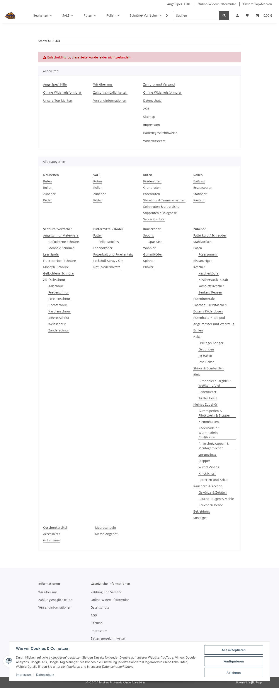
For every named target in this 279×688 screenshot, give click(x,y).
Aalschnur (55, 286)
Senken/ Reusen (210, 292)
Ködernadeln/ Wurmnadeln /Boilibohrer (209, 432)
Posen (197, 248)
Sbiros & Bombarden (208, 368)
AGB (146, 108)
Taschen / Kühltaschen (210, 305)
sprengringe (207, 454)
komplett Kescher (211, 286)
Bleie (197, 374)
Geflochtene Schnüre (63, 242)
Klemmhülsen (209, 422)
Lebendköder (102, 248)
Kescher (199, 267)
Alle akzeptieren (234, 650)
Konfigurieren (233, 661)
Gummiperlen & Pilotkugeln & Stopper (214, 413)
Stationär (200, 194)
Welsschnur (57, 324)
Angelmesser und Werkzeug (213, 324)
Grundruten (152, 187)
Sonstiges (200, 518)
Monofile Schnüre (61, 248)
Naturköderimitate (106, 267)
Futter (97, 235)
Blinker (148, 267)
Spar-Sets (155, 242)
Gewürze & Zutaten (213, 492)
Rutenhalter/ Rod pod (209, 318)
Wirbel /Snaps (209, 467)
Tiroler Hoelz (208, 398)
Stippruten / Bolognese (160, 213)
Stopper (204, 461)
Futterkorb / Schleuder (209, 235)
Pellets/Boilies (109, 242)
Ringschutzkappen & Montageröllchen (214, 445)
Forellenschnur (59, 299)
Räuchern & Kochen (207, 486)
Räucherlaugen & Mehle (216, 499)
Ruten (47, 181)
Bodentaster (207, 392)
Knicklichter (207, 473)
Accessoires (51, 534)
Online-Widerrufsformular (217, 4)
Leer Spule (51, 254)
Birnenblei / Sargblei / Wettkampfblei (215, 383)
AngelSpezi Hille (179, 4)
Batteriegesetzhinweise (160, 133)
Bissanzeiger (202, 261)
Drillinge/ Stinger (211, 343)
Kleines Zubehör (205, 404)
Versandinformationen (109, 100)
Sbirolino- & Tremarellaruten (164, 200)
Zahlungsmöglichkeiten (110, 92)
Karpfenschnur (59, 311)
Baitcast (199, 181)
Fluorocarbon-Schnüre (59, 261)
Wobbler (149, 248)
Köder (47, 200)
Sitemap (149, 117)
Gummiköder (152, 254)
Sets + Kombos (154, 219)
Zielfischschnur (54, 280)
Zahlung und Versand (159, 84)
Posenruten (151, 194)
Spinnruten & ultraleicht (161, 206)
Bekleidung (201, 511)
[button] (237, 15)
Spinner (149, 261)
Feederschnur (58, 292)
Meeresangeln (105, 527)
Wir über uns (102, 84)
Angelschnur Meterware (60, 235)
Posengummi (208, 254)
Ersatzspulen (202, 187)
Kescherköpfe (208, 273)
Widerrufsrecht (154, 141)
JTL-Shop (256, 682)
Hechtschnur (57, 305)
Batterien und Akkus (213, 480)
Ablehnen (233, 672)
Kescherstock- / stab (213, 280)
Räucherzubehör (211, 505)
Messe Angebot (106, 534)
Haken (197, 337)
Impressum (24, 674)
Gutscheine (51, 540)
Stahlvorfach (202, 242)
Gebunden (206, 349)
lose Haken (206, 362)
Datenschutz (45, 674)
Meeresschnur (59, 318)
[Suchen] (224, 15)
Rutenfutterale (204, 299)
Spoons (148, 235)
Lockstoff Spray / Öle (108, 261)
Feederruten (152, 181)
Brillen (198, 330)
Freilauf (198, 200)
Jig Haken (205, 355)
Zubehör (49, 194)
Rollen (47, 187)
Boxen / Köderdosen (208, 311)
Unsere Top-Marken (257, 4)
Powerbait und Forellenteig (113, 254)
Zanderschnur (58, 330)
